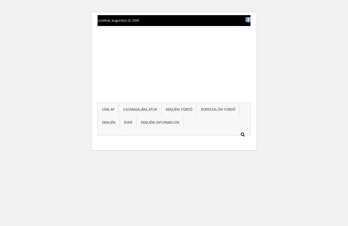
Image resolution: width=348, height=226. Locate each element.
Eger (128, 122)
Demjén (109, 122)
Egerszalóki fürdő (218, 109)
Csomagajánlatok (140, 109)
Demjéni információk (160, 122)
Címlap (108, 109)
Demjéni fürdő (179, 109)
